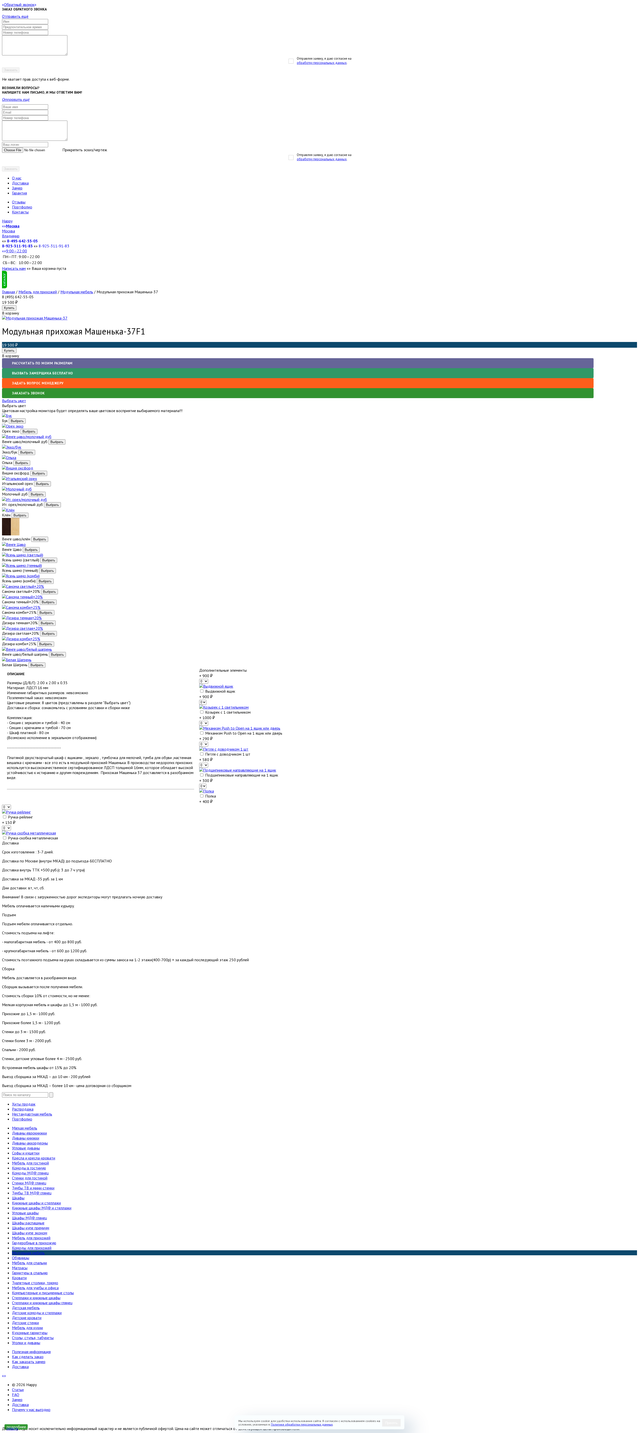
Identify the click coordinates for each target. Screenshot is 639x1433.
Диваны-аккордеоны (30, 1142)
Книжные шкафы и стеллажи (36, 1202)
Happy (7, 220)
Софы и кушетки (25, 1152)
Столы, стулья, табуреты (33, 1337)
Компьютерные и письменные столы (43, 1292)
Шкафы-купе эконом (29, 1232)
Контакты (20, 211)
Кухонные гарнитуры (29, 1332)
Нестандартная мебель (32, 1114)
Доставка (20, 182)
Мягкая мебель (24, 1127)
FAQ (15, 1394)
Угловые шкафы (25, 1212)
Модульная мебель (76, 291)
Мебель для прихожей (37, 291)
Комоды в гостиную (29, 1167)
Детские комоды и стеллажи (37, 1312)
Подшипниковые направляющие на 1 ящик (241, 775)
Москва (8, 230)
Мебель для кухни (27, 1327)
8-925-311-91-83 (17, 245)
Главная (8, 291)
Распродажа (22, 1109)
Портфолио (22, 206)
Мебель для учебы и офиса (35, 1287)
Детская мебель (26, 1307)
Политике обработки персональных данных (302, 1424)
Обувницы (20, 1257)
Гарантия (19, 192)
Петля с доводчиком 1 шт (227, 754)
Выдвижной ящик (219, 691)
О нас (16, 177)
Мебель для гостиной (30, 1162)
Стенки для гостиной (29, 1177)
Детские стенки (25, 1322)
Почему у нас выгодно (31, 1409)
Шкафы (18, 1197)
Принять (391, 1423)
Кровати (19, 1277)
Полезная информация (31, 1351)
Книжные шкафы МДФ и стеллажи (41, 1207)
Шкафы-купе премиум (30, 1227)
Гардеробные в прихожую (34, 1242)
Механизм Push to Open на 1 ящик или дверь (243, 733)
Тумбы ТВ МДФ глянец (31, 1192)
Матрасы (19, 1267)
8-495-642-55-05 (22, 240)
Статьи (18, 1389)
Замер (17, 187)
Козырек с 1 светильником (227, 712)
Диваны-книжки (25, 1137)
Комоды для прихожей (31, 1247)
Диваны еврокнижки (29, 1132)
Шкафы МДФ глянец (29, 1217)
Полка (210, 796)
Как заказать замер (28, 1361)
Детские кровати (26, 1317)
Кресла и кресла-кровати (33, 1157)
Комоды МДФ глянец (30, 1172)
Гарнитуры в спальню (30, 1272)
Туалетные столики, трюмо (35, 1282)
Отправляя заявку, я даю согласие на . (324, 60)
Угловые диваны (26, 1147)
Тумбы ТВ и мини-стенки (33, 1187)
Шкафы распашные (28, 1222)
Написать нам (14, 268)
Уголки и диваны (26, 1342)
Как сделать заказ (27, 1356)
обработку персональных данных (322, 63)
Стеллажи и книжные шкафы (36, 1297)
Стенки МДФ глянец (29, 1182)
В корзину (10, 355)
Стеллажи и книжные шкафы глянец (42, 1302)
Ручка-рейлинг (20, 816)
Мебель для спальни (29, 1262)
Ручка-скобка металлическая (32, 837)
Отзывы (18, 201)
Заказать (10, 70)
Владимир (10, 235)
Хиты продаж (23, 1104)
